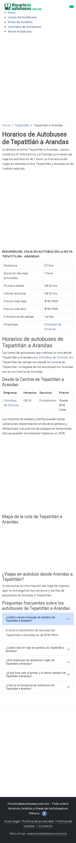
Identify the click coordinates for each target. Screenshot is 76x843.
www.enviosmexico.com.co (47, 833)
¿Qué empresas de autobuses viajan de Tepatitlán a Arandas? (30, 662)
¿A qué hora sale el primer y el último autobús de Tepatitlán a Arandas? (36, 674)
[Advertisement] (38, 80)
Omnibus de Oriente (53, 357)
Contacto (46, 826)
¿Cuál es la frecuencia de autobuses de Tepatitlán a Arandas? (30, 687)
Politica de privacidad (38, 821)
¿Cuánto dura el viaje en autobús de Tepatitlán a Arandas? (35, 649)
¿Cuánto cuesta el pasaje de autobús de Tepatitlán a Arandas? (30, 619)
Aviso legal (11, 821)
